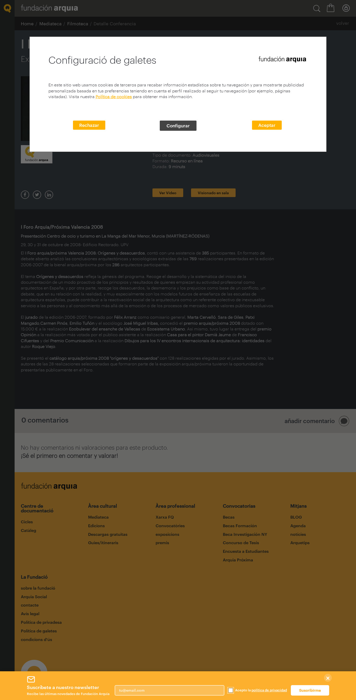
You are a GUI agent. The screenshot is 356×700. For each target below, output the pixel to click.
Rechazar (89, 125)
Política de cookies (114, 96)
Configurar (178, 125)
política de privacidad (269, 690)
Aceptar (266, 125)
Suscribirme (310, 690)
